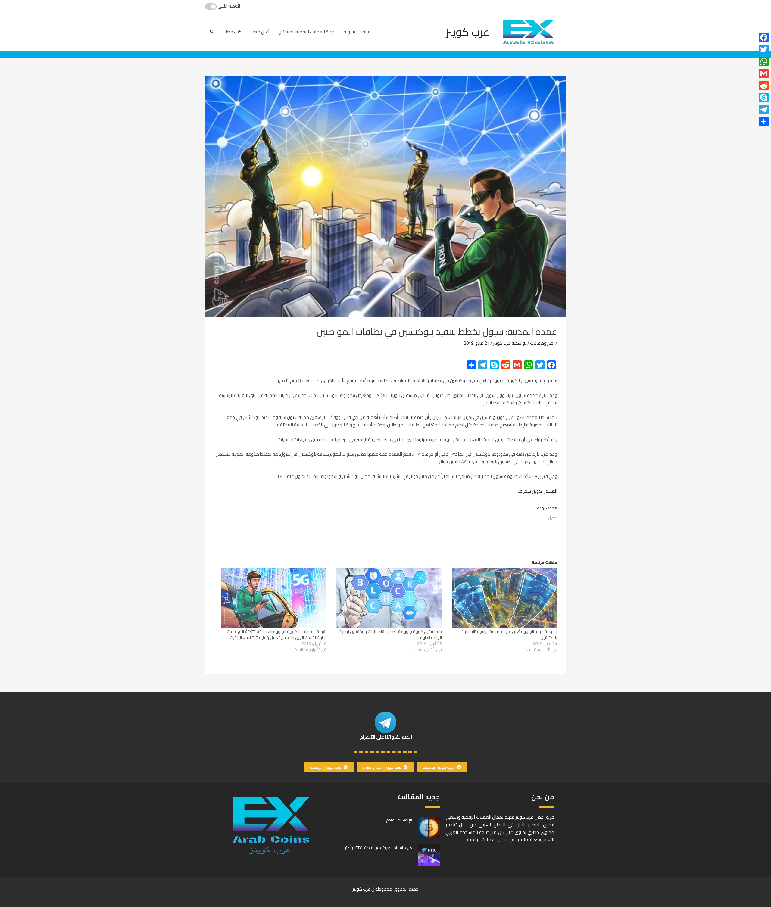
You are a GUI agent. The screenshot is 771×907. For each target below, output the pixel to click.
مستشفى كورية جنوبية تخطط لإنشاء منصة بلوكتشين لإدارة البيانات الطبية (390, 634)
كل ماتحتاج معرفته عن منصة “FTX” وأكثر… (377, 847)
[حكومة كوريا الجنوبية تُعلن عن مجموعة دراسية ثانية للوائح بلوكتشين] (502, 598)
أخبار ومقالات (542, 343)
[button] (442, 767)
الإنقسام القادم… (397, 820)
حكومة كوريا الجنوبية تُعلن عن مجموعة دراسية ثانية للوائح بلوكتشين (508, 634)
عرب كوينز (467, 32)
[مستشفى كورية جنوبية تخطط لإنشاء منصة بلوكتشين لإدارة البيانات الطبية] (387, 598)
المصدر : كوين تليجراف (537, 491)
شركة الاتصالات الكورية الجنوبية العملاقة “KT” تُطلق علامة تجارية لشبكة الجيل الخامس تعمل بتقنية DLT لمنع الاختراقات (275, 634)
